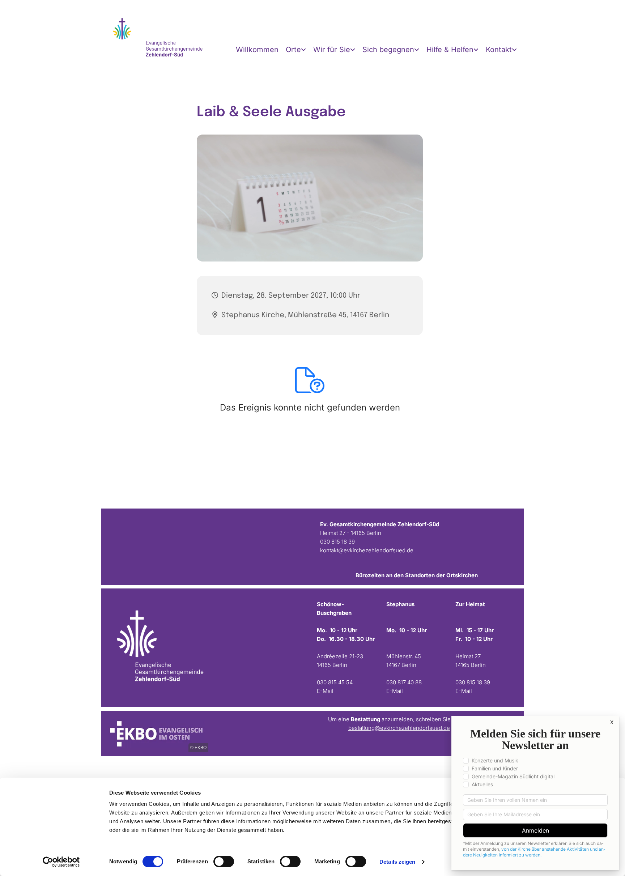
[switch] (223, 861)
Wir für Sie (331, 49)
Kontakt (499, 49)
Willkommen (257, 49)
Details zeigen (397, 862)
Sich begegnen (388, 49)
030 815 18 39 (337, 541)
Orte (293, 49)
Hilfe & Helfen (449, 49)
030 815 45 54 (335, 682)
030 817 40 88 (404, 682)
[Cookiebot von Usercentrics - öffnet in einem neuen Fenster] (61, 861)
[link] (296, 50)
